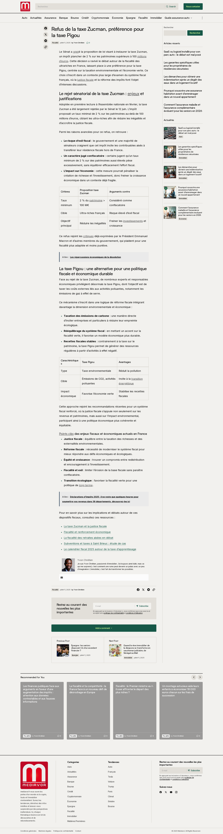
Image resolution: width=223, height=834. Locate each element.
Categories (73, 762)
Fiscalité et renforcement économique (87, 532)
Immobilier (128, 658)
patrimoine (95, 200)
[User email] (62, 577)
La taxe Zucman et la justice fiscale (85, 526)
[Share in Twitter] (46, 34)
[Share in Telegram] (46, 41)
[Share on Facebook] (46, 28)
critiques (88, 236)
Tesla (110, 776)
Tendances (113, 762)
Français (112, 771)
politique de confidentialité (114, 613)
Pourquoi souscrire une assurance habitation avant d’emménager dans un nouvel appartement (183, 93)
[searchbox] (100, 6)
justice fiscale (85, 79)
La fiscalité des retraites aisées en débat (88, 537)
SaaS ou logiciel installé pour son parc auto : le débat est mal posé (182, 53)
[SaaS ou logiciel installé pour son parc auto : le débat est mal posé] (170, 133)
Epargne (75, 655)
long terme (86, 485)
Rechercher (168, 27)
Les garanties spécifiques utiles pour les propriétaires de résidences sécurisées (181, 65)
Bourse (70, 786)
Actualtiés (71, 771)
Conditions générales (28, 831)
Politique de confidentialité (63, 831)
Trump (111, 786)
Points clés (66, 434)
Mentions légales (45, 831)
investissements (133, 221)
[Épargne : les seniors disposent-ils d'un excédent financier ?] (78, 650)
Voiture (111, 781)
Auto (181, 137)
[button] (202, 17)
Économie (182, 219)
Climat (111, 796)
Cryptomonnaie (74, 796)
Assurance (72, 776)
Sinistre (111, 801)
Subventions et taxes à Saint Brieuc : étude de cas (95, 543)
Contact (78, 831)
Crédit (70, 791)
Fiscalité (55, 43)
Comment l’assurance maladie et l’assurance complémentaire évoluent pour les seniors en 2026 (183, 107)
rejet (76, 51)
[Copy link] (46, 47)
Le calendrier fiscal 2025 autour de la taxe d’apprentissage (100, 549)
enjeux (133, 93)
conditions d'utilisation (134, 613)
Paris (110, 791)
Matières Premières (76, 821)
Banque (70, 781)
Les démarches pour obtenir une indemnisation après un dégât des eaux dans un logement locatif (183, 79)
